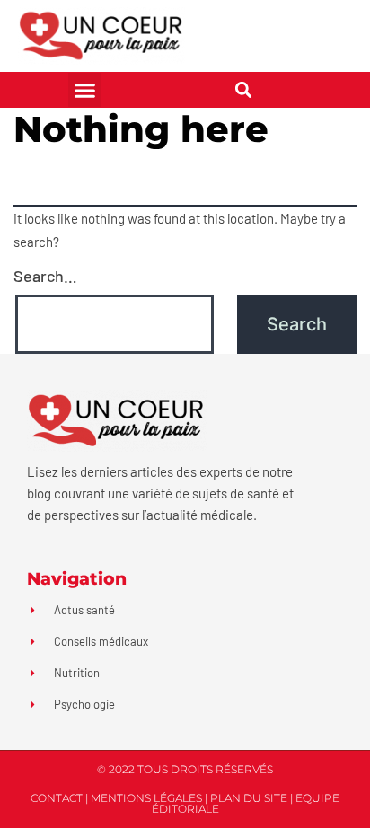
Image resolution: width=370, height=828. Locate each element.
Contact (57, 798)
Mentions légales (146, 798)
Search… (45, 276)
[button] (85, 90)
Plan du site (248, 798)
